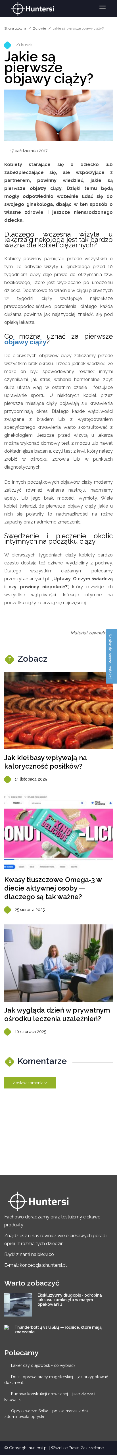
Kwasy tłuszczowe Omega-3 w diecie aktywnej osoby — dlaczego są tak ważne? (53, 888)
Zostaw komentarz (30, 1083)
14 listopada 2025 (31, 779)
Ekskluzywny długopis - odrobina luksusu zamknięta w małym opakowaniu (69, 1300)
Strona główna (15, 28)
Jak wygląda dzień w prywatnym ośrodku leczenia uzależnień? (57, 1014)
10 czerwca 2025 (30, 1031)
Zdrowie (39, 28)
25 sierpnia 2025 (30, 909)
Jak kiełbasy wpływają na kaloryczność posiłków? (45, 762)
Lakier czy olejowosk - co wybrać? (43, 1365)
